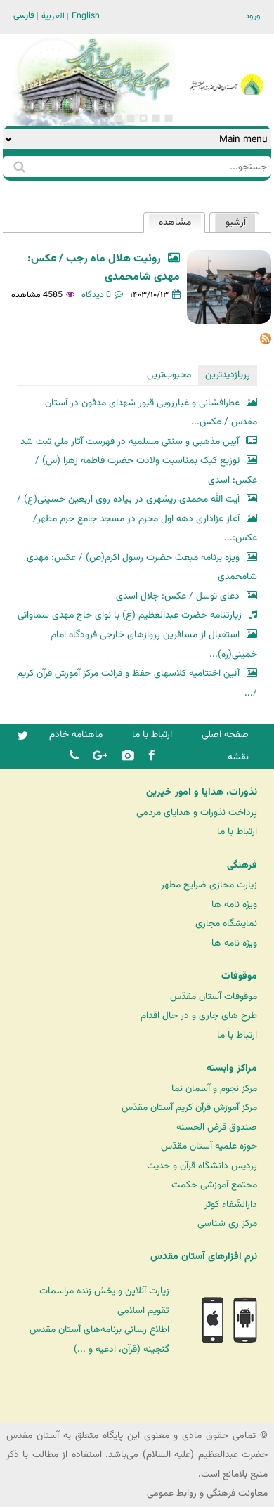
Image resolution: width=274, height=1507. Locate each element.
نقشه (238, 757)
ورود (253, 16)
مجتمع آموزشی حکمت (214, 1184)
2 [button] (156, 118)
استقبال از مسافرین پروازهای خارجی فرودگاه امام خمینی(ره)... (154, 644)
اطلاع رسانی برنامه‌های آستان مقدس (99, 1329)
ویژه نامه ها (234, 904)
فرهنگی (242, 865)
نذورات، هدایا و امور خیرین (201, 792)
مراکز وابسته (232, 1068)
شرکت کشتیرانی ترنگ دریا (49, 1411)
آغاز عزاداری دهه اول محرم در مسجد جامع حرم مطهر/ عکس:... (145, 528)
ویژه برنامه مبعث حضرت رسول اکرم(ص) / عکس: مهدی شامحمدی (142, 567)
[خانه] (226, 65)
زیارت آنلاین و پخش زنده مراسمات (104, 1291)
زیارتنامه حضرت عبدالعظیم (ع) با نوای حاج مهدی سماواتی (130, 615)
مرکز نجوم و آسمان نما (214, 1088)
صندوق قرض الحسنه (216, 1127)
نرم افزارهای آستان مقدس (203, 1257)
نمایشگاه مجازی (226, 923)
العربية (53, 16)
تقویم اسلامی (143, 1310)
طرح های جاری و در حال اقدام (199, 1015)
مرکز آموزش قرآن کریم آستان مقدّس (189, 1107)
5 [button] (118, 118)
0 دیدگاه (96, 295)
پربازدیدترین (227, 374)
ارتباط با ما (152, 734)
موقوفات (239, 976)
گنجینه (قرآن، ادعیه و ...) (121, 1349)
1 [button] (168, 118)
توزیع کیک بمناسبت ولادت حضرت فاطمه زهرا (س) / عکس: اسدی (146, 470)
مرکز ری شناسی (227, 1223)
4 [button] (130, 118)
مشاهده (169, 222)
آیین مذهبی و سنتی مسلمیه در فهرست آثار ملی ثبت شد (129, 441)
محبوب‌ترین (169, 374)
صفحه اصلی (225, 734)
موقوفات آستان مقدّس (213, 996)
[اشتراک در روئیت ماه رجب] (265, 341)
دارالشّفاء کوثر (230, 1204)
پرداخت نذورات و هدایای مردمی (196, 812)
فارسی (23, 15)
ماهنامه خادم (76, 734)
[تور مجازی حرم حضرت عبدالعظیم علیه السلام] (56, 114)
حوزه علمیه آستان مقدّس (209, 1146)
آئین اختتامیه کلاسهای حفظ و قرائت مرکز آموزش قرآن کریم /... (137, 683)
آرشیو (236, 222)
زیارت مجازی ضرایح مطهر (209, 885)
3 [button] (143, 118)
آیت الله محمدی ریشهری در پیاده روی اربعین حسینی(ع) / (128, 499)
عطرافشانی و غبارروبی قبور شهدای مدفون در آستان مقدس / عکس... (151, 413)
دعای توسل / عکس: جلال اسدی (178, 596)
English (86, 16)
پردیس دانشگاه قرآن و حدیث (202, 1166)
